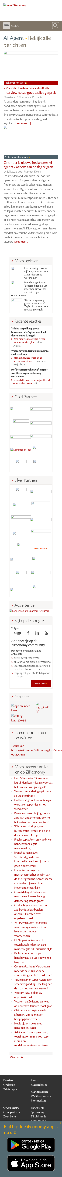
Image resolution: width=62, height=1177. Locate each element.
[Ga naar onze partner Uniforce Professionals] (41, 576)
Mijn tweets (16, 1057)
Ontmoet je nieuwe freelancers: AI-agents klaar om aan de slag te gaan (28, 165)
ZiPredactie (36, 97)
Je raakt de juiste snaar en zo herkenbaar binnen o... (29, 361)
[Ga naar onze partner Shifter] (21, 521)
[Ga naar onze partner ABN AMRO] (41, 521)
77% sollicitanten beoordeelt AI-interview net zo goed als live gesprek (30, 90)
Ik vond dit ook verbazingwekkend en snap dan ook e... (31, 381)
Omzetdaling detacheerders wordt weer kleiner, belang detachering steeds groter (30, 896)
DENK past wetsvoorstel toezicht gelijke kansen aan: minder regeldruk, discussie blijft (33, 944)
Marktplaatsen (39, 1092)
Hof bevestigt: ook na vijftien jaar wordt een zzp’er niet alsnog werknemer (36, 273)
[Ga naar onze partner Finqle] (21, 410)
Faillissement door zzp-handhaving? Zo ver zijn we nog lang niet (32, 958)
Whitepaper (10, 1089)
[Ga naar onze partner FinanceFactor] (41, 410)
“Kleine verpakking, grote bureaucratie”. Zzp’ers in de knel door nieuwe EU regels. (36, 304)
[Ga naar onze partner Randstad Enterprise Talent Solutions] (21, 493)
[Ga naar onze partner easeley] (41, 493)
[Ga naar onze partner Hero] (41, 465)
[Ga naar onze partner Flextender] (41, 423)
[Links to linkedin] (37, 634)
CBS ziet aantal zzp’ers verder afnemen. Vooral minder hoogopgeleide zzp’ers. (30, 1014)
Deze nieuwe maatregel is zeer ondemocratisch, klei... (29, 342)
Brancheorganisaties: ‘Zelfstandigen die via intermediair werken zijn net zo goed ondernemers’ (29, 289)
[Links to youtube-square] (17, 634)
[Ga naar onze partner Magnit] (21, 437)
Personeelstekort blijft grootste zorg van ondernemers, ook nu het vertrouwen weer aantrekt (32, 817)
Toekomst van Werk (15, 83)
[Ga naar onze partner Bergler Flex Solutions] (21, 590)
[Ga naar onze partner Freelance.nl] (41, 548)
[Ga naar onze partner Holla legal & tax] (41, 535)
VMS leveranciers (41, 1096)
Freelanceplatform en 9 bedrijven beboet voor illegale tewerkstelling (33, 844)
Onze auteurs (11, 1108)
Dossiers (8, 1080)
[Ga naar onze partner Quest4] (21, 507)
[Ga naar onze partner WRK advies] (41, 590)
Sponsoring (37, 1112)
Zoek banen (10, 1116)
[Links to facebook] (28, 634)
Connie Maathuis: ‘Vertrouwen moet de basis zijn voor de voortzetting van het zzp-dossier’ (33, 971)
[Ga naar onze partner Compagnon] (21, 451)
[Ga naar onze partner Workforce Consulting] (41, 507)
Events (35, 1080)
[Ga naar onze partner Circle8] (21, 423)
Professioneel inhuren (16, 157)
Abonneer (40, 683)
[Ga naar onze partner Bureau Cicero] (21, 576)
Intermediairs (38, 1100)
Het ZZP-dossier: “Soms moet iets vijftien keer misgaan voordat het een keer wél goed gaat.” (33, 782)
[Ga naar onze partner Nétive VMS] (21, 548)
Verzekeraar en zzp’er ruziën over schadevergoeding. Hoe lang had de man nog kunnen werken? (33, 984)
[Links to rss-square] (46, 634)
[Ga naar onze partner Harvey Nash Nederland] (21, 465)
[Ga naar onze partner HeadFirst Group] (41, 451)
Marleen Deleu (32, 172)
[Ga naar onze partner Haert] (21, 535)
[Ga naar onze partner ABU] (41, 562)
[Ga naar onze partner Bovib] (41, 437)
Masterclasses (39, 1085)
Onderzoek (9, 1085)
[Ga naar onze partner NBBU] (21, 562)
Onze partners (11, 1112)
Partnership (37, 1108)
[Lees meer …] (23, 123)
